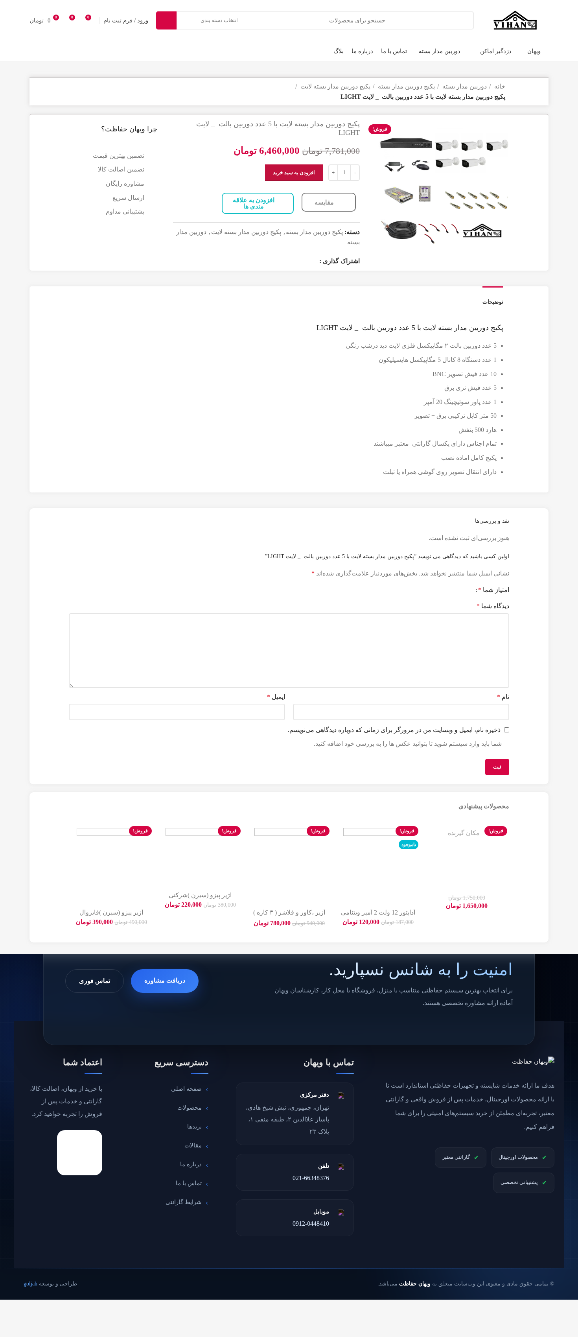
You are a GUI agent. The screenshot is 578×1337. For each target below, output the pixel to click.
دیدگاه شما (493, 606)
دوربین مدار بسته (464, 86)
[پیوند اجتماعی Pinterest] (271, 261)
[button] (430, 850)
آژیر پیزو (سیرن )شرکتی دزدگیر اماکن (200, 898)
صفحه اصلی (186, 1089)
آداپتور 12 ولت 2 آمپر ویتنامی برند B (378, 916)
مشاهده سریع (430, 868)
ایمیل (276, 696)
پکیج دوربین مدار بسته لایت (334, 86)
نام (503, 696)
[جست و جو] (166, 20)
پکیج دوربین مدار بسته (405, 86)
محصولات (189, 1108)
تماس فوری (94, 980)
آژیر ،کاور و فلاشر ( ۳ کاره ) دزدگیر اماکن (289, 916)
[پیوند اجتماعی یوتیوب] (281, 261)
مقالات (193, 1145)
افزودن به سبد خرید (294, 172)
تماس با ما (189, 1183)
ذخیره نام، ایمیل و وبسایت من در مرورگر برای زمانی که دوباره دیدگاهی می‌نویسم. (394, 730)
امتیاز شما (493, 590)
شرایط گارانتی (184, 1202)
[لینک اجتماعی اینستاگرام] (292, 261)
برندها (194, 1126)
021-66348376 (311, 1178)
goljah (30, 1284)
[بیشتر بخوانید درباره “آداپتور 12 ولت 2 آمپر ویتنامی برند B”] (341, 850)
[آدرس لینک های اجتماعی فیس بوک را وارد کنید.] (312, 261)
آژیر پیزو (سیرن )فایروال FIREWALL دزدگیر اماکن (111, 916)
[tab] (492, 298)
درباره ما (191, 1164)
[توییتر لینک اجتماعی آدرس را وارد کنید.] (302, 261)
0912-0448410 (311, 1223)
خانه (499, 86)
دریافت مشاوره (164, 980)
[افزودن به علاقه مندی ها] (430, 833)
